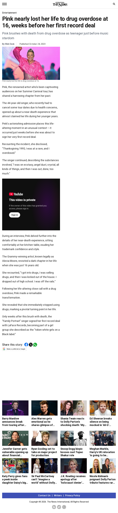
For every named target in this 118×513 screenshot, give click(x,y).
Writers (58, 495)
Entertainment (9, 12)
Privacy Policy (72, 495)
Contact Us (44, 495)
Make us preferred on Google (16, 349)
